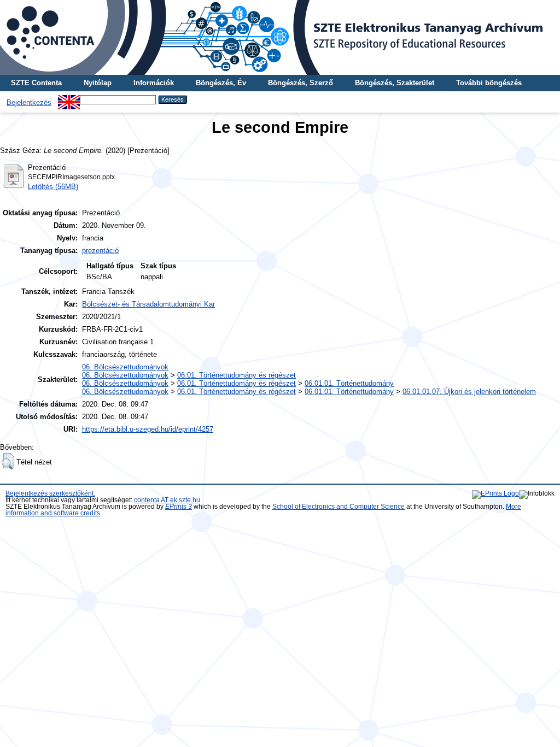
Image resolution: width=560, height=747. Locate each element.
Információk (153, 83)
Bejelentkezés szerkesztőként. (50, 493)
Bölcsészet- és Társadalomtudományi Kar (148, 304)
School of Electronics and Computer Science (338, 506)
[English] (69, 99)
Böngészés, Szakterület (394, 83)
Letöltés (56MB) (53, 187)
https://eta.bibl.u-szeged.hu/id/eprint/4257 (147, 429)
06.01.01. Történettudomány (349, 383)
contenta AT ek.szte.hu (167, 500)
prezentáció (100, 250)
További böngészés (489, 83)
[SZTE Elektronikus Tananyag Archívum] (280, 37)
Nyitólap (98, 83)
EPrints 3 (178, 506)
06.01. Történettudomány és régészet (236, 375)
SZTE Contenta (36, 83)
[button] (8, 461)
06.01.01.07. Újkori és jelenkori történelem (469, 391)
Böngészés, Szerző (300, 83)
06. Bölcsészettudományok (125, 367)
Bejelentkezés (29, 102)
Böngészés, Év (221, 83)
